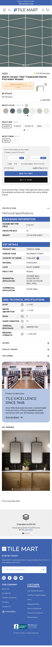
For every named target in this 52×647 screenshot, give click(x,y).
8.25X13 (7, 126)
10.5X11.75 (29, 126)
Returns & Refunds (34, 608)
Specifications (9, 208)
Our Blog (5, 602)
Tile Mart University (9, 598)
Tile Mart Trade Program (36, 595)
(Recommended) (26, 164)
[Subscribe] (43, 569)
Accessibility (10, 611)
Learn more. (28, 530)
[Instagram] (4, 578)
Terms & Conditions (35, 613)
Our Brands (6, 593)
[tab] (23, 65)
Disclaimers (7, 356)
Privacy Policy (32, 617)
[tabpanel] (26, 272)
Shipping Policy (33, 604)
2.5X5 (47, 126)
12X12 (39, 126)
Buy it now (26, 180)
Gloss (15, 140)
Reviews (6, 343)
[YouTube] (21, 578)
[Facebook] (10, 578)
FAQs (29, 600)
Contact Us (6, 607)
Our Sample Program (35, 591)
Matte (6, 140)
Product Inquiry (10, 349)
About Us (5, 589)
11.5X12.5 (17, 126)
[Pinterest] (15, 578)
